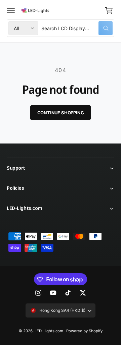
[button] (10, 10)
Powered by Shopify (84, 331)
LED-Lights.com (49, 331)
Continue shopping (60, 112)
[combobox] (77, 28)
